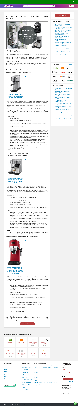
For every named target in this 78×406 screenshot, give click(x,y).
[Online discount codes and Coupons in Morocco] (6, 14)
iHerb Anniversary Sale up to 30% (29, 1)
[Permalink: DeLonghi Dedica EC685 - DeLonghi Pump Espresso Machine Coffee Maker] (25, 76)
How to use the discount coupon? (27, 380)
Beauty (25, 9)
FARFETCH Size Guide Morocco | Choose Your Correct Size (63, 122)
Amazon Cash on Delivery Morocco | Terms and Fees (62, 92)
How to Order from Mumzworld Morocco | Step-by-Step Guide (63, 116)
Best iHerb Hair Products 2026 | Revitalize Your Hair (61, 40)
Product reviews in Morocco (25, 387)
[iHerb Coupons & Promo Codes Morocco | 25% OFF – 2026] (10, 339)
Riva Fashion (45, 345)
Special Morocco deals (26, 367)
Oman (5, 373)
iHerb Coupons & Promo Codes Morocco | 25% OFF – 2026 (46, 365)
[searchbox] (37, 6)
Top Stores (56, 64)
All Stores (11, 9)
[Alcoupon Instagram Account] (64, 369)
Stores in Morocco (25, 365)
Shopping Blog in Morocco (25, 370)
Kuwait (5, 369)
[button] (73, 1)
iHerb (10, 344)
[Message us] (75, 403)
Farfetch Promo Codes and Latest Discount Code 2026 (45, 382)
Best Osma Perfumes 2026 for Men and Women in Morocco (63, 110)
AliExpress (10, 356)
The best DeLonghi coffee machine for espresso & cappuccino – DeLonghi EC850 (15, 180)
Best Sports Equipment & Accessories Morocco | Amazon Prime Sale (63, 31)
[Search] (53, 6)
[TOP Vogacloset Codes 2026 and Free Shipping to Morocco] (70, 76)
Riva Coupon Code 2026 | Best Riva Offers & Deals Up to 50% (47, 374)
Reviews (20, 9)
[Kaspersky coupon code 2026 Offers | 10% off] (70, 80)
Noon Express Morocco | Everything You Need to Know (63, 113)
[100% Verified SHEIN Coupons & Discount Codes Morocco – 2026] (21, 350)
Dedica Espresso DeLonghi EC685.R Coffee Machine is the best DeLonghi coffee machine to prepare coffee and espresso (15, 270)
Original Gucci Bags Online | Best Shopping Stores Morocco (61, 34)
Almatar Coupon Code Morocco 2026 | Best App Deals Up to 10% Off (46, 385)
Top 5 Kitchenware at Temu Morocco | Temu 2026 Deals (62, 25)
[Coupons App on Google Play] (50, 9)
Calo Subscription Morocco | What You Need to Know (62, 98)
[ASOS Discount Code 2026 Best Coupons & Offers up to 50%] (55, 80)
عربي (67, 6)
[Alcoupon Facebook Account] (71, 369)
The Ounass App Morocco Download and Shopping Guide (63, 104)
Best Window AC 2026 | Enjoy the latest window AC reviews (63, 52)
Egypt (5, 376)
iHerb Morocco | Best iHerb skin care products (62, 58)
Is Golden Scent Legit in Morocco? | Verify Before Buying (62, 101)
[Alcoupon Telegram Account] (69, 372)
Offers (15, 9)
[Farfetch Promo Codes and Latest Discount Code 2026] (33, 350)
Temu (21, 345)
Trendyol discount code (26, 382)
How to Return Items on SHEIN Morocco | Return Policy (63, 89)
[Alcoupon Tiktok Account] (66, 372)
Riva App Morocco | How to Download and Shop (62, 95)
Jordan (5, 378)
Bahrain (5, 371)
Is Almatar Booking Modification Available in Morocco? (63, 119)
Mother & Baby (37, 9)
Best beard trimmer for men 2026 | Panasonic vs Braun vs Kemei (62, 49)
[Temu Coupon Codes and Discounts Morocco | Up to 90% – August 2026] (21, 339)
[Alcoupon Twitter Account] (67, 369)
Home (5, 9)
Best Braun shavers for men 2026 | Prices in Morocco (62, 46)
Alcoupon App (45, 9)
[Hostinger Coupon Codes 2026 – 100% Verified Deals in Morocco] (33, 339)
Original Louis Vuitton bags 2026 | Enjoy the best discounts (63, 37)
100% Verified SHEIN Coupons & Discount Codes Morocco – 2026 (46, 380)
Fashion (30, 9)
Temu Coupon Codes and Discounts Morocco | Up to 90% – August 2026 (46, 368)
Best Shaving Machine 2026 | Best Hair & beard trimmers (63, 55)
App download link (68, 379)
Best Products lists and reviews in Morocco (22, 14)
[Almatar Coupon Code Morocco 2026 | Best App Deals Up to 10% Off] (45, 350)
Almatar (44, 355)
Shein (21, 356)
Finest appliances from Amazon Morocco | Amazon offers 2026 (63, 28)
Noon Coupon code (26, 384)
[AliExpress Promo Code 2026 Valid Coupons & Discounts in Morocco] (10, 350)
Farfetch (33, 355)
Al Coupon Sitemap (26, 372)
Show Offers (27, 324)
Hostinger (33, 345)
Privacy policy (24, 377)
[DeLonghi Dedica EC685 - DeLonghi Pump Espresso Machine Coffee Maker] (15, 83)
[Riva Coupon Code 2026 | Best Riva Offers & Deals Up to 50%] (45, 339)
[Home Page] (8, 5)
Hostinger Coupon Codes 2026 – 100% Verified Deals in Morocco (45, 371)
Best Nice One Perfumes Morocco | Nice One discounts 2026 (63, 43)
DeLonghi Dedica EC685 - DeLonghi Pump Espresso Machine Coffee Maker (15, 96)
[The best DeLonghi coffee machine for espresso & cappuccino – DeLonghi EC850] (15, 167)
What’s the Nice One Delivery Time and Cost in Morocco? (63, 107)
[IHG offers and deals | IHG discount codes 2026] (62, 80)
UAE (5, 367)
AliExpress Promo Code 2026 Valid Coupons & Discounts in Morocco (46, 376)
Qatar (5, 374)
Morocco (6, 380)
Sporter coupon (25, 389)
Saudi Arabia (6, 365)
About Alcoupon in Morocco (25, 375)
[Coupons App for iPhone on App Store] (52, 9)
